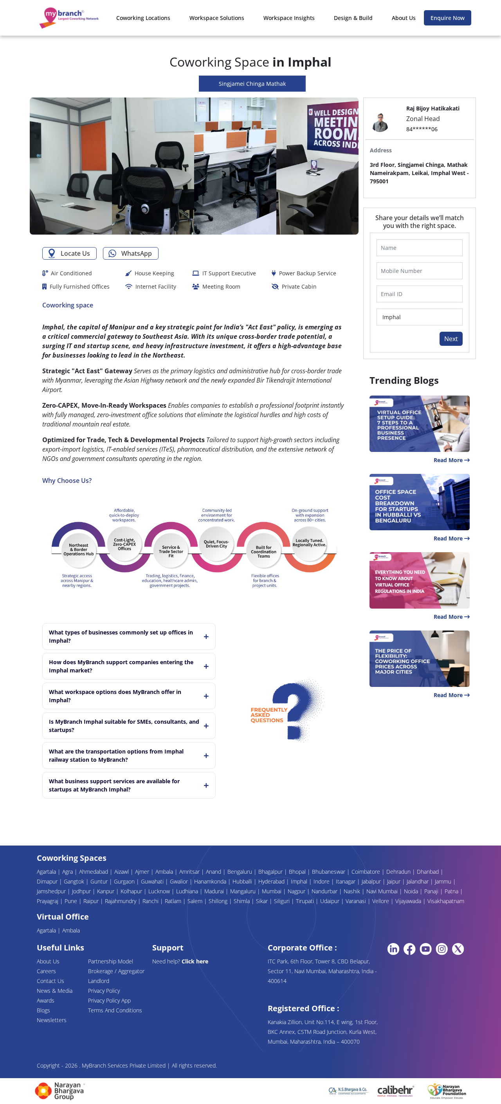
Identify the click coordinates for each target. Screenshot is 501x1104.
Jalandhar (418, 881)
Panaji (432, 891)
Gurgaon (125, 881)
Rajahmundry (121, 901)
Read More (449, 460)
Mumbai (272, 891)
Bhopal (298, 871)
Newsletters (52, 1020)
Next (451, 338)
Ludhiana (188, 891)
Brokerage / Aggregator (116, 971)
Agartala (47, 871)
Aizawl (122, 871)
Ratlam (174, 901)
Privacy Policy (104, 990)
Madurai (214, 891)
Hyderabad (272, 881)
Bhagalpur (271, 871)
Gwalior (179, 881)
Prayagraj (48, 901)
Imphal (300, 881)
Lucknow (159, 891)
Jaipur (394, 881)
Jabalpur (372, 881)
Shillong (219, 901)
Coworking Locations (143, 18)
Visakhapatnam (445, 901)
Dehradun (399, 871)
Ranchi (151, 901)
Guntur (99, 881)
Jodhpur (82, 891)
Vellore (381, 901)
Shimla (242, 901)
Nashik (353, 891)
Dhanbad (428, 871)
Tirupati (305, 901)
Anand (214, 871)
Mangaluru (243, 891)
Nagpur (297, 891)
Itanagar (346, 881)
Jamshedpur (52, 891)
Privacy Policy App (109, 1000)
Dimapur (48, 881)
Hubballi (243, 881)
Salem (195, 901)
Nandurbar (325, 891)
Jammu (444, 881)
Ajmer (143, 871)
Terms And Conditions (115, 1010)
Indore (322, 881)
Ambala (165, 871)
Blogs (43, 1010)
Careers (46, 971)
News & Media (54, 990)
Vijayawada (409, 901)
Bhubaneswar (329, 871)
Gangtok (75, 881)
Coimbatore (366, 871)
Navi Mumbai (382, 891)
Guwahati (153, 881)
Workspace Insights (289, 18)
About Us (404, 18)
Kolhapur (132, 891)
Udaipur (330, 901)
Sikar (262, 901)
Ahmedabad (94, 871)
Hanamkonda (211, 881)
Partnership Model (110, 961)
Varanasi (357, 901)
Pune (72, 901)
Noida (412, 891)
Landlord (98, 981)
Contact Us (50, 981)
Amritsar (190, 871)
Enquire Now (448, 18)
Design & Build (353, 18)
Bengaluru (240, 871)
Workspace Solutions (216, 18)
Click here (195, 961)
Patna (452, 891)
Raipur (91, 901)
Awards (45, 1000)
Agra (68, 871)
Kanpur (106, 891)
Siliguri (282, 901)
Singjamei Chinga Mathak (252, 83)
